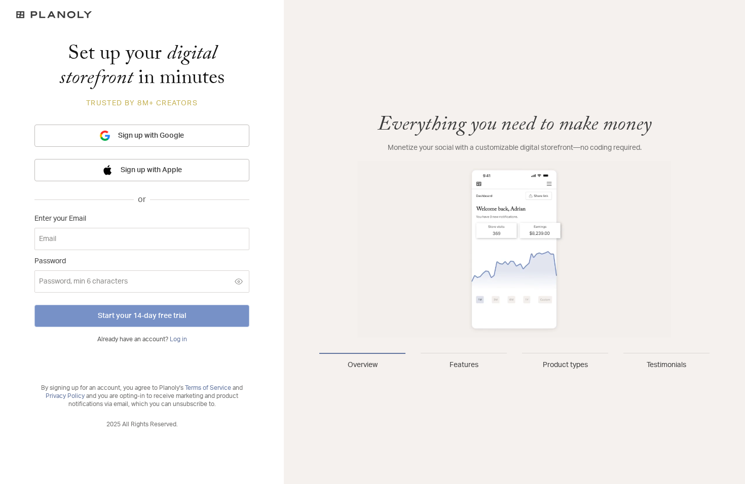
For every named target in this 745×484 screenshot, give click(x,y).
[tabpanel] (514, 225)
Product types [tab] (565, 365)
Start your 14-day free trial (142, 315)
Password (50, 261)
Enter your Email (60, 218)
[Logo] (142, 14)
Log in (178, 339)
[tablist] (514, 361)
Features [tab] (464, 365)
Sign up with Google (151, 135)
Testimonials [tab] (666, 365)
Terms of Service (208, 388)
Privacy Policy (65, 396)
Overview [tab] (363, 365)
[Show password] (238, 281)
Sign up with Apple (151, 170)
